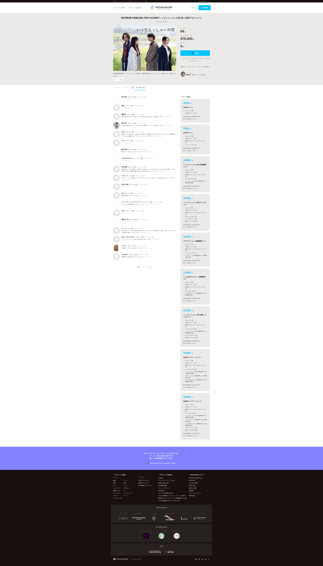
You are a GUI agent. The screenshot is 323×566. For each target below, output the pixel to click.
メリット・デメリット (164, 488)
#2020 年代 (192, 480)
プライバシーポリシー (195, 493)
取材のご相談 (192, 488)
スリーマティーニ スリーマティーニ (132, 202)
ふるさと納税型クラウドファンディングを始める (171, 496)
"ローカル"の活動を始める (165, 493)
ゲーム (125, 485)
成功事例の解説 (162, 485)
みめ (123, 193)
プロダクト (127, 488)
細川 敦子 (124, 123)
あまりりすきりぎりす (128, 237)
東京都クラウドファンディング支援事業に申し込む (171, 498)
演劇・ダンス (116, 490)
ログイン (193, 8)
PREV (138, 267)
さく (123, 228)
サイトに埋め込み (204, 67)
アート (125, 480)
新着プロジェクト (143, 483)
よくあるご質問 (193, 483)
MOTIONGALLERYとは (195, 478)
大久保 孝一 (125, 254)
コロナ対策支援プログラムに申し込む (169, 501)
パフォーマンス (128, 493)
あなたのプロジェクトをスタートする (163, 463)
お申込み (160, 478)
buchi (123, 132)
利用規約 (191, 490)
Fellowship (161, 490)
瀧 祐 (123, 105)
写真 (114, 483)
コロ (123, 140)
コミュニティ (117, 488)
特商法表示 (192, 496)
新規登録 (205, 8)
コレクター (140, 87)
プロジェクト (118, 87)
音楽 (125, 483)
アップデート (128, 87)
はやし (124, 211)
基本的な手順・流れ (163, 483)
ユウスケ (124, 246)
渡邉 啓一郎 (125, 219)
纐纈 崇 (124, 114)
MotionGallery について (205, 1)
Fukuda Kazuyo (127, 158)
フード (125, 496)
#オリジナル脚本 (118, 79)
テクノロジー (117, 493)
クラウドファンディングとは (166, 480)
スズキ (124, 176)
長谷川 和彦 (125, 184)
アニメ (115, 485)
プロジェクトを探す (119, 8)
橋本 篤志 (124, 149)
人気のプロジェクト (144, 480)
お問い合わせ (192, 485)
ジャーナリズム (117, 498)
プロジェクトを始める (135, 8)
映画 (166, 22)
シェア (185, 67)
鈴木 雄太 (124, 97)
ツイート (193, 67)
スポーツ (115, 496)
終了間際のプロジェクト (144, 485)
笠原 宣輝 (124, 167)
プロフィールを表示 (199, 75)
